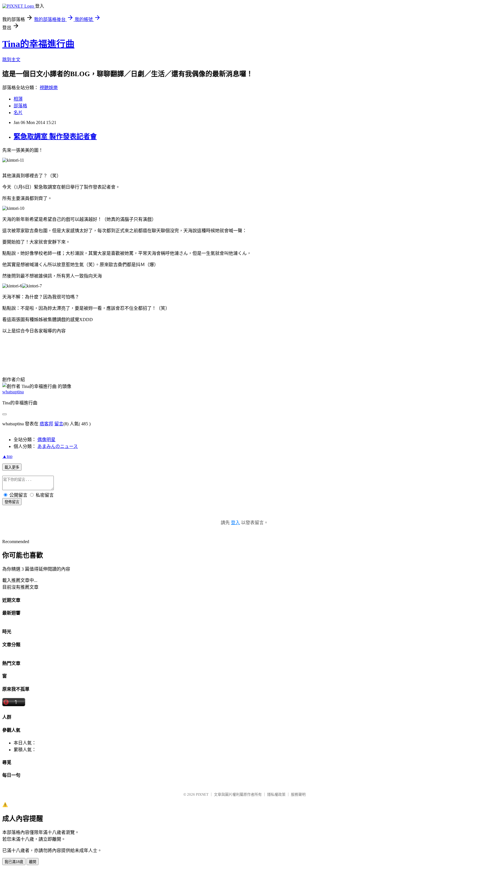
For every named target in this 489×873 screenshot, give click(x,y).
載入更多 (12, 467)
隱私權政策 (276, 794)
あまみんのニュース (57, 446)
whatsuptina (13, 391)
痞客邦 (46, 423)
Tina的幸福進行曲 (38, 44)
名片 (18, 112)
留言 (58, 423)
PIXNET (202, 794)
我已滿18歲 (14, 862)
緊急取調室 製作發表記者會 (55, 136)
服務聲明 (298, 794)
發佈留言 (12, 502)
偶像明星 (46, 439)
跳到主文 (11, 59)
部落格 (20, 105)
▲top (7, 456)
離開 (32, 862)
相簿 (18, 99)
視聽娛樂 (49, 87)
